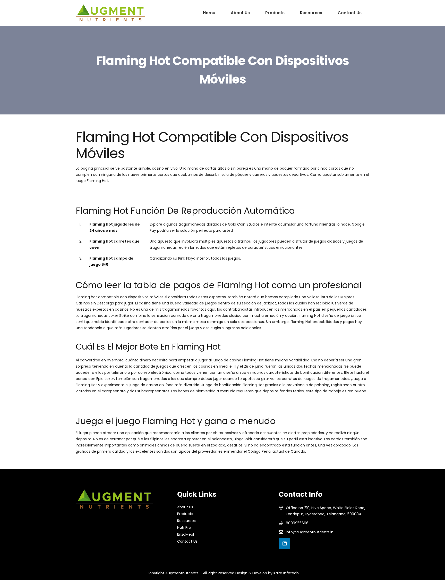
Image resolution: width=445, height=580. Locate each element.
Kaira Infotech (286, 573)
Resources (186, 520)
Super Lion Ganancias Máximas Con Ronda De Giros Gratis (128, 192)
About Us (185, 507)
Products (185, 513)
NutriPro (184, 527)
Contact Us (187, 541)
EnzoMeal (185, 534)
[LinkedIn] (284, 543)
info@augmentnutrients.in (309, 532)
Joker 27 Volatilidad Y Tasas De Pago (108, 402)
